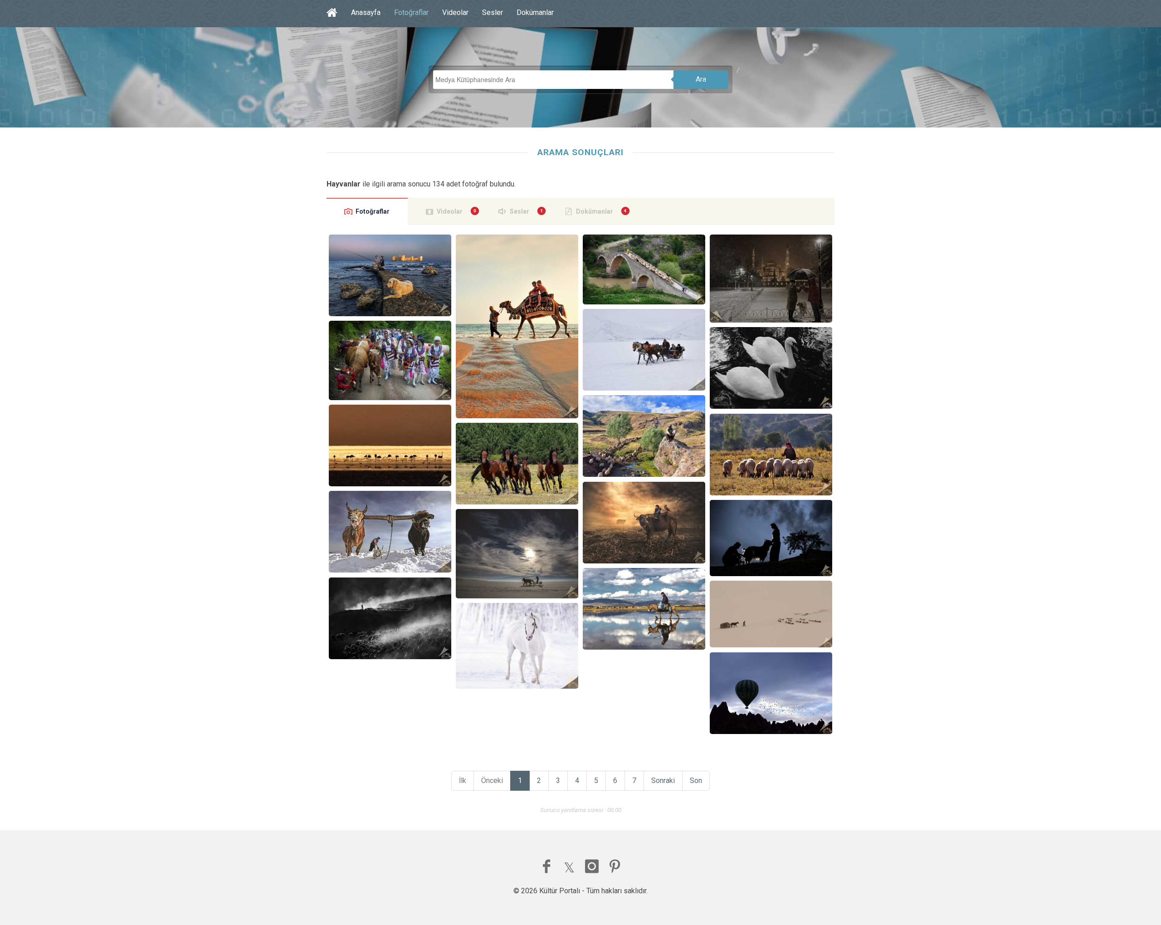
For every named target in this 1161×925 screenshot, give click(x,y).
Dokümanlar (535, 12)
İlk (462, 780)
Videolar (455, 12)
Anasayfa (365, 12)
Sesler (492, 12)
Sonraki (663, 780)
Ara (701, 79)
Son (696, 780)
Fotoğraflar (411, 12)
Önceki (492, 780)
